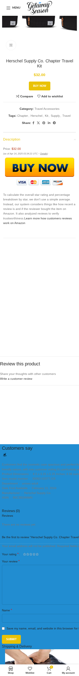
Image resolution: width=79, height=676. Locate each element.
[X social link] (38, 123)
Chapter (22, 115)
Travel (66, 115)
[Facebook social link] (33, 123)
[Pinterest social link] (44, 123)
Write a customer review (16, 378)
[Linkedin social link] (49, 123)
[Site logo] (39, 7)
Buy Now (39, 85)
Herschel (36, 115)
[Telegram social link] (54, 123)
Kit (46, 115)
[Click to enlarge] (11, 45)
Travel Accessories (47, 108)
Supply (55, 115)
